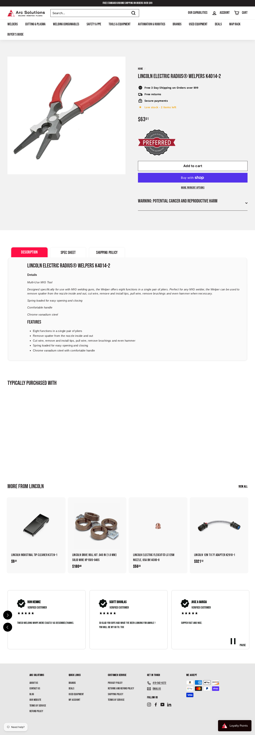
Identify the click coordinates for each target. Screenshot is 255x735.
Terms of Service (37, 705)
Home (140, 69)
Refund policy (36, 711)
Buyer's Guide (15, 34)
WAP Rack (234, 24)
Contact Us (34, 688)
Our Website (35, 700)
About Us (33, 683)
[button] (7, 627)
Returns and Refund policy (121, 688)
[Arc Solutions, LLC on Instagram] (149, 705)
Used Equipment (198, 24)
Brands (177, 24)
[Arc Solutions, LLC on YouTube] (162, 705)
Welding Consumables (66, 24)
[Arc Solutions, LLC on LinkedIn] (169, 705)
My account (74, 700)
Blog (31, 694)
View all (243, 486)
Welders (12, 24)
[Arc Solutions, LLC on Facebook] (156, 705)
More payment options (192, 187)
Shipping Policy (115, 694)
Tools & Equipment (119, 24)
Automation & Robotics (151, 24)
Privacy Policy (115, 683)
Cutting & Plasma (35, 24)
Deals (218, 24)
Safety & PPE (94, 24)
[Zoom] (66, 115)
